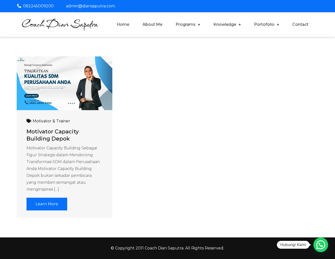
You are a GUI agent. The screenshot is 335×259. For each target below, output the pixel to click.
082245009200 (38, 6)
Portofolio (264, 24)
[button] (320, 244)
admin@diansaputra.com (90, 6)
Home (123, 24)
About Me (152, 24)
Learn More (47, 204)
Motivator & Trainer (51, 121)
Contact (300, 24)
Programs (185, 24)
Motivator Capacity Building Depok (52, 135)
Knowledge (224, 24)
